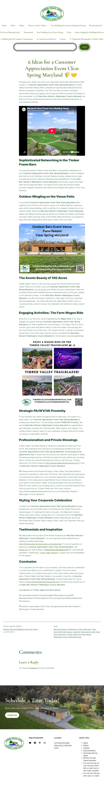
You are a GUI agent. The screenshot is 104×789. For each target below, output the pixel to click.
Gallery (86, 745)
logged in (34, 668)
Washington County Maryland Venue (67, 637)
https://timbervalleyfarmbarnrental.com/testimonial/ (40, 544)
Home (4, 25)
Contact (86, 748)
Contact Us (12, 715)
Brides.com (23, 550)
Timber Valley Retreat (48, 553)
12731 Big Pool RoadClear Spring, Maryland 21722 (63, 745)
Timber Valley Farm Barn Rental (79, 634)
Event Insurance (89, 750)
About (85, 743)
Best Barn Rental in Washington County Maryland (72, 629)
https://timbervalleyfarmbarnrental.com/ (62, 463)
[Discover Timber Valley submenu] (46, 25)
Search (84, 47)
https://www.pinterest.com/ (57, 550)
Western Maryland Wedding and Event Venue (20, 629)
